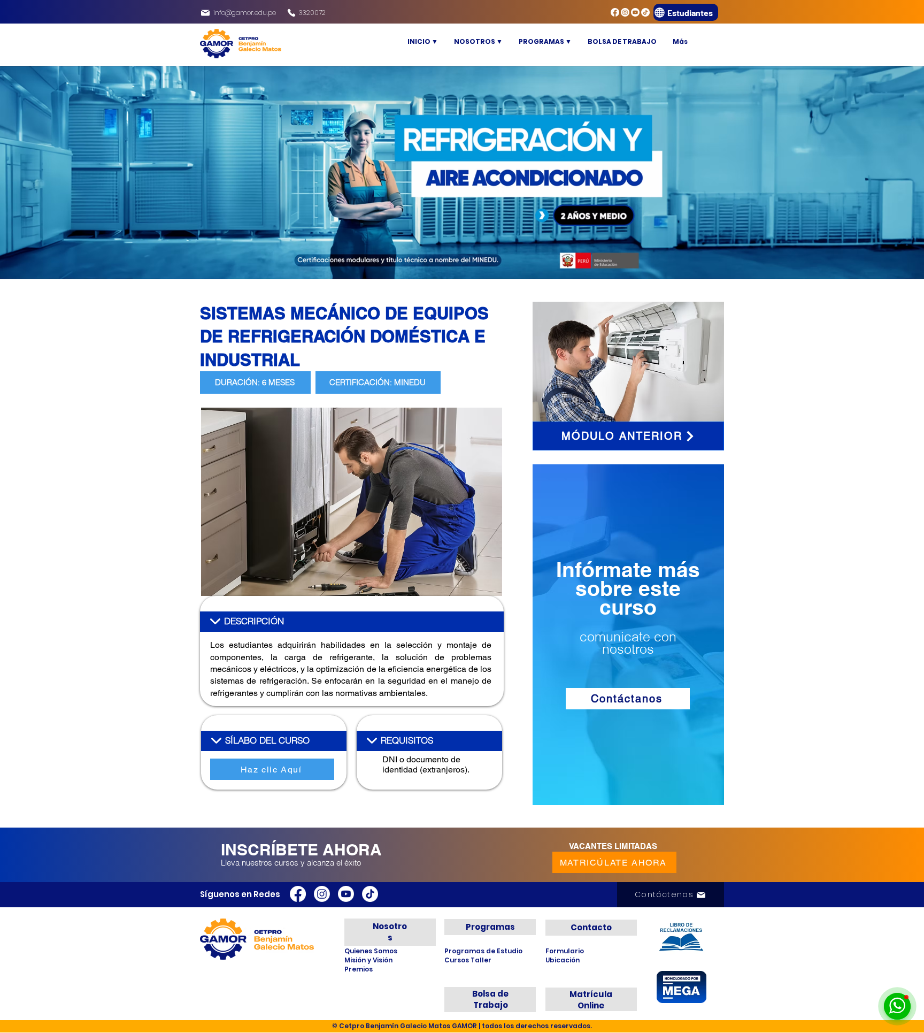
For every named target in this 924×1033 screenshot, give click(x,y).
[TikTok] (645, 12)
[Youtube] (635, 12)
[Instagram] (625, 12)
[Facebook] (615, 12)
